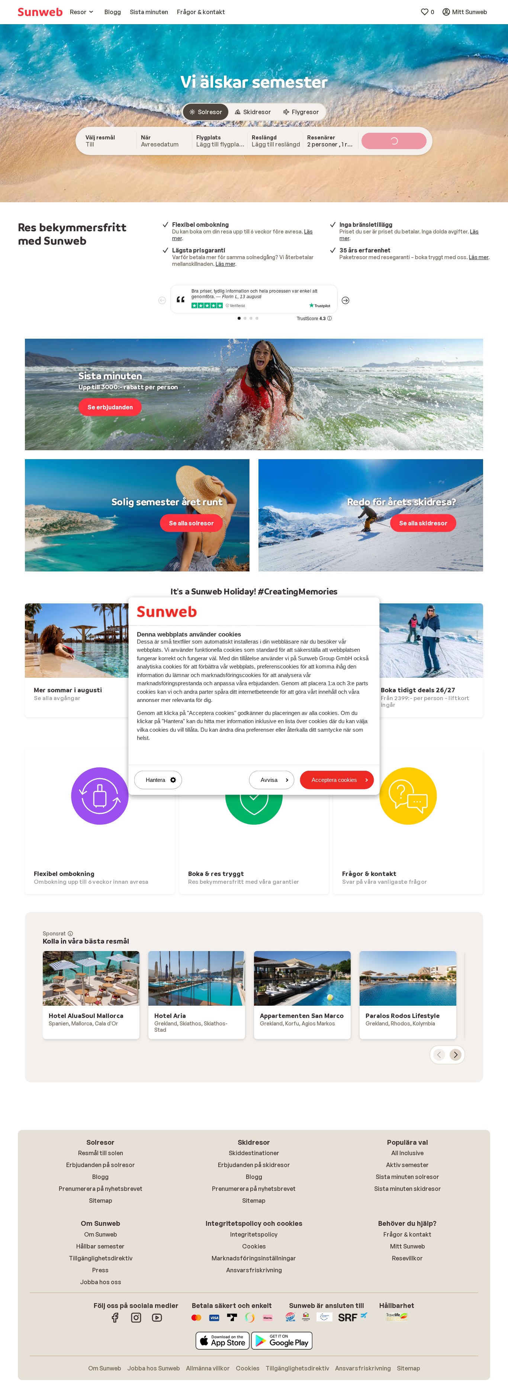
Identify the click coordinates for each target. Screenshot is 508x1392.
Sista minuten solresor (407, 1176)
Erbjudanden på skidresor (254, 1165)
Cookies (254, 1246)
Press (100, 1270)
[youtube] (157, 1321)
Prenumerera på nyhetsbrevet (100, 1188)
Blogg (100, 1176)
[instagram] (136, 1321)
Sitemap (100, 1200)
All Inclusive (407, 1153)
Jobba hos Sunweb (153, 1368)
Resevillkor (407, 1258)
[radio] (205, 112)
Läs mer (225, 264)
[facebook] (115, 1321)
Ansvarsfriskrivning (254, 1270)
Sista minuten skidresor (407, 1188)
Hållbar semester (100, 1246)
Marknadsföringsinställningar (254, 1258)
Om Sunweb (100, 1234)
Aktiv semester (407, 1165)
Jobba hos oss (100, 1282)
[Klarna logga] (268, 1321)
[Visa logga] (214, 1321)
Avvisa (269, 780)
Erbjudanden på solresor (100, 1165)
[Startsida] (40, 11)
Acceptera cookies (334, 780)
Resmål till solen (100, 1153)
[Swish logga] (250, 1321)
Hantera (155, 780)
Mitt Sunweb (407, 1246)
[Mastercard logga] (196, 1321)
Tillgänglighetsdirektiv (100, 1258)
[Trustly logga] (232, 1321)
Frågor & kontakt (407, 1234)
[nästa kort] (456, 1055)
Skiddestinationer (254, 1153)
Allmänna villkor (208, 1368)
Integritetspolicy (253, 1234)
